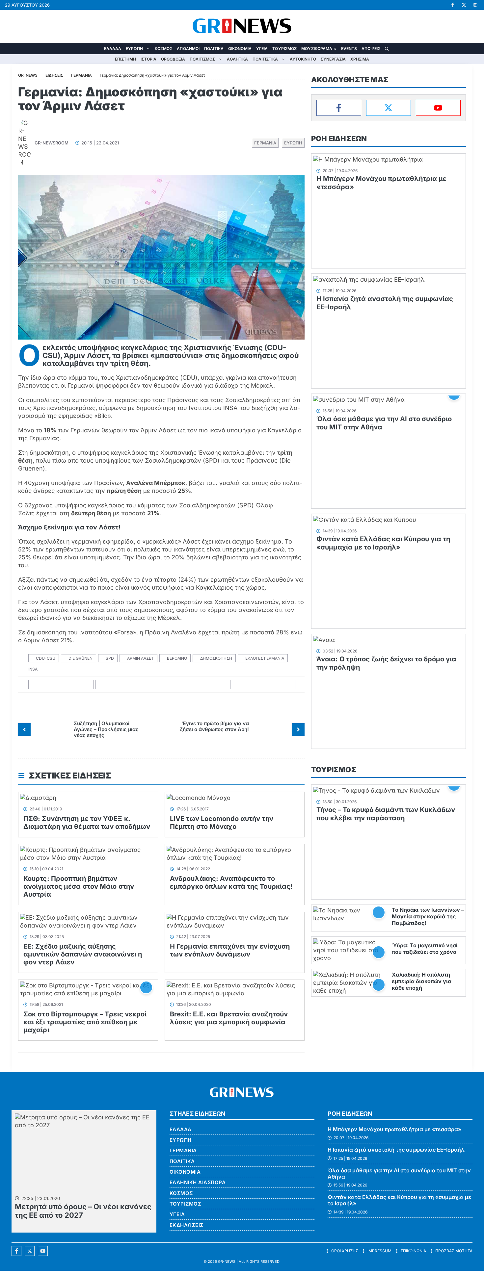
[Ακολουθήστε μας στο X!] (464, 5)
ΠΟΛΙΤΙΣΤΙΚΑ (265, 59)
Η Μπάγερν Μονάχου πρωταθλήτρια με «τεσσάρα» (394, 1129)
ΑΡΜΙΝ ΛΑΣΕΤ (140, 658)
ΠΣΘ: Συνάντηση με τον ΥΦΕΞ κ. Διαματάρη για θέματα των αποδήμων (86, 822)
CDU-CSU (45, 658)
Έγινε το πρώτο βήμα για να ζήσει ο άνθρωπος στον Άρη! (214, 726)
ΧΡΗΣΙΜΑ (359, 59)
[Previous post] (24, 729)
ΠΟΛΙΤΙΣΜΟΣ (202, 59)
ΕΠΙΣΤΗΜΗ (125, 59)
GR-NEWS (226, 1261)
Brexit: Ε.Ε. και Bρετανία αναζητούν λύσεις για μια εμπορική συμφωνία (229, 1018)
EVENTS (349, 48)
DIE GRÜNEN (80, 658)
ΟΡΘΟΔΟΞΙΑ (173, 59)
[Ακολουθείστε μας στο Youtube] (43, 1251)
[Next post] (298, 729)
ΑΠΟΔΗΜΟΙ (188, 48)
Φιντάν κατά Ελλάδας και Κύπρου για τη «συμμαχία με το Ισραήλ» (383, 543)
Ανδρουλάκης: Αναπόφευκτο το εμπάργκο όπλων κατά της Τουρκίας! (231, 882)
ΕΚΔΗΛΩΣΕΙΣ (186, 1225)
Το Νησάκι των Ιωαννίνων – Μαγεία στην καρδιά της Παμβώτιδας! (428, 916)
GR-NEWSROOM (51, 142)
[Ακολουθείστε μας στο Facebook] (16, 1251)
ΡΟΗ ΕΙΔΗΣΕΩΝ (339, 138)
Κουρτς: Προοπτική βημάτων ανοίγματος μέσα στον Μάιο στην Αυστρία (78, 886)
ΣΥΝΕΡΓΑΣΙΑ (333, 59)
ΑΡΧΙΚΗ (97, 48)
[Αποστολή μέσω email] (263, 684)
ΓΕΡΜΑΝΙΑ (265, 142)
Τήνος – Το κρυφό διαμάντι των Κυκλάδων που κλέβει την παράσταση (385, 814)
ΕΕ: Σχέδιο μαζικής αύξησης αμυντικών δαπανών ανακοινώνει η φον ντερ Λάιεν (82, 954)
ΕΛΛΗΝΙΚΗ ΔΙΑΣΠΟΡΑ (198, 1182)
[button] (387, 48)
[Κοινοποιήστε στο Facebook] (61, 684)
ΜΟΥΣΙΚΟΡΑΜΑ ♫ (318, 48)
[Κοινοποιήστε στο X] (128, 684)
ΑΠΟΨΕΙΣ (371, 48)
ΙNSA (33, 669)
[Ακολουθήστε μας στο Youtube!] (475, 5)
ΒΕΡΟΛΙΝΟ (177, 658)
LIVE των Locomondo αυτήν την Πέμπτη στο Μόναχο (221, 822)
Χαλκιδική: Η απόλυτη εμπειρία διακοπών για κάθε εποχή (421, 981)
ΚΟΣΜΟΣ (164, 48)
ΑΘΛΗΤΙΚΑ (237, 59)
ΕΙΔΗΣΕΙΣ (54, 75)
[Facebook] (338, 108)
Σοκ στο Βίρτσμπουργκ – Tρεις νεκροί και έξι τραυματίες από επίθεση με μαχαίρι (85, 1022)
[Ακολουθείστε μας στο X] (30, 1251)
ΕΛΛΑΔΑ (112, 48)
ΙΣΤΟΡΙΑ (148, 59)
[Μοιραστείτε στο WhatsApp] (196, 684)
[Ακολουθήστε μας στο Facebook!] (453, 5)
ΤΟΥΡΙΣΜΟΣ (284, 48)
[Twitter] (388, 108)
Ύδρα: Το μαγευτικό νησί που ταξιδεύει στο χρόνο (425, 948)
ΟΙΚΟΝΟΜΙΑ (240, 48)
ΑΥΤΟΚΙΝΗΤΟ (303, 59)
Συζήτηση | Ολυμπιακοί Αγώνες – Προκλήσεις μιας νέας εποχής (106, 729)
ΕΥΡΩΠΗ (134, 48)
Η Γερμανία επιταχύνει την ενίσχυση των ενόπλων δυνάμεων (230, 950)
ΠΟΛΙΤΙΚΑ (214, 48)
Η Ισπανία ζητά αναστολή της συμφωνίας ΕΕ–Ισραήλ (396, 1149)
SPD (110, 658)
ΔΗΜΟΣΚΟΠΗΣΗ (216, 658)
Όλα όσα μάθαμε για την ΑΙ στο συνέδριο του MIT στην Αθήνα (399, 1173)
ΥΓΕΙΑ (262, 48)
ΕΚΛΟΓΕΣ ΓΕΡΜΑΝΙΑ (264, 658)
